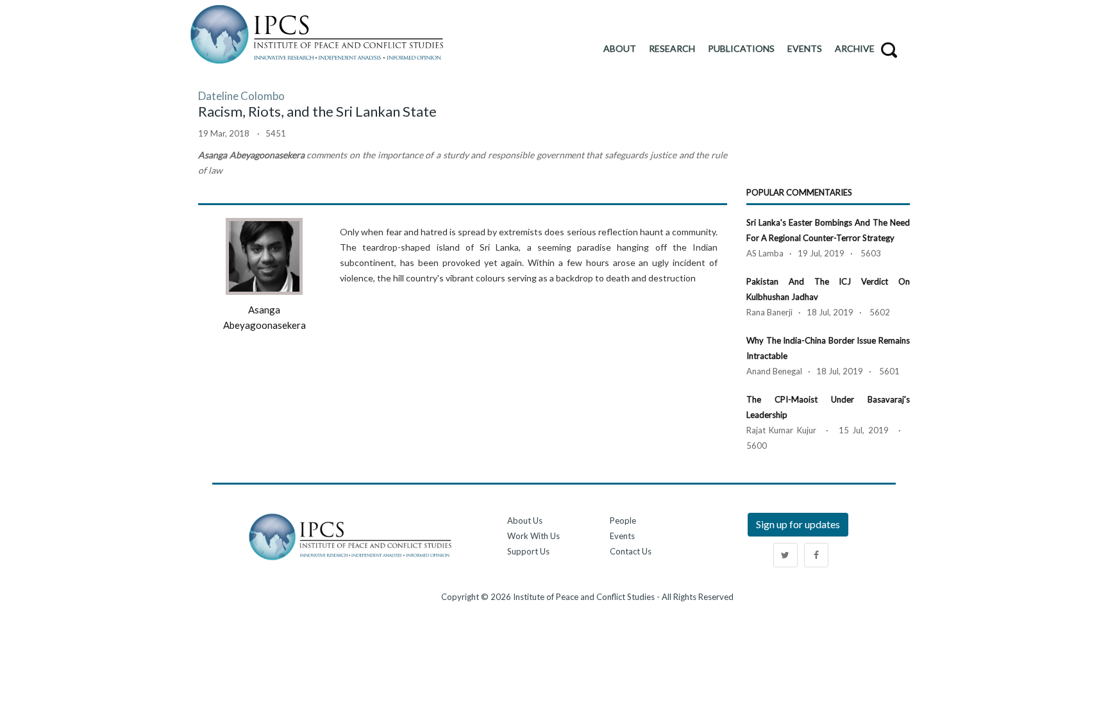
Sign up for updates (798, 524)
